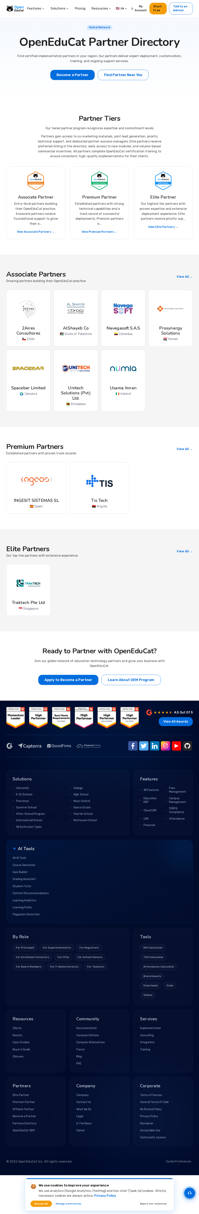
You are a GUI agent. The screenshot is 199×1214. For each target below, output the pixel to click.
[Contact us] (189, 1193)
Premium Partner (24, 1102)
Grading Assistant (24, 879)
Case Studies (21, 1042)
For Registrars (89, 947)
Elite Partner (21, 1095)
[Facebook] (133, 746)
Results (17, 1035)
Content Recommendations (31, 893)
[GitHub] (187, 746)
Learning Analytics (24, 900)
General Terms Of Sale (154, 1102)
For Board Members (28, 966)
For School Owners (90, 957)
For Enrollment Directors (32, 957)
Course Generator (24, 865)
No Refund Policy (151, 1109)
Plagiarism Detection (26, 914)
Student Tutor (22, 886)
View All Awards (175, 721)
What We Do (84, 1109)
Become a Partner (73, 75)
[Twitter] (143, 746)
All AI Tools (19, 858)
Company (82, 1095)
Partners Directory (25, 1123)
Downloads (150, 985)
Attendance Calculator (158, 966)
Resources (100, 8)
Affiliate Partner (23, 1109)
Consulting (147, 1035)
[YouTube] (176, 746)
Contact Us (83, 1102)
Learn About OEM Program (131, 680)
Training (145, 1049)
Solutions (58, 8)
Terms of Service (151, 1095)
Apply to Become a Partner (68, 680)
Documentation (86, 1028)
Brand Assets (152, 976)
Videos (147, 995)
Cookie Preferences (178, 1161)
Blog (79, 1056)
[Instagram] (165, 746)
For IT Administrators (64, 966)
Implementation (150, 1028)
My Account (141, 8)
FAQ (78, 1063)
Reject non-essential (153, 1203)
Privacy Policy (149, 1116)
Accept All (41, 1203)
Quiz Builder (20, 872)
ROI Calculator (152, 947)
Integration (147, 1042)
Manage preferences (68, 1203)
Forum (80, 1049)
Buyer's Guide (21, 1049)
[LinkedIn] (154, 746)
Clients (17, 1028)
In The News (84, 1123)
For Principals (25, 947)
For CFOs (63, 957)
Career (80, 1130)
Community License (153, 1137)
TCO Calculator (153, 957)
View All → (185, 277)
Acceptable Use (150, 1130)
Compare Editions (87, 1035)
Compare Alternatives (90, 1042)
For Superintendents (57, 947)
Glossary (18, 1056)
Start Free (157, 8)
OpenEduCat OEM (24, 1130)
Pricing (80, 8)
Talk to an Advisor (180, 8)
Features (34, 8)
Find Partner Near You (123, 75)
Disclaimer (147, 1123)
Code (169, 985)
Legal (79, 1116)
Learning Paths (22, 907)
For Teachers (95, 966)
